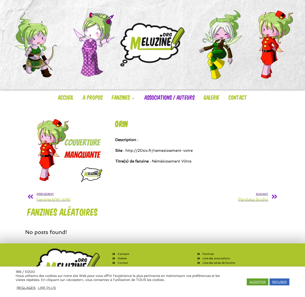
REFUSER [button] (279, 282)
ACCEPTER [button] (257, 282)
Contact (238, 97)
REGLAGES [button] (26, 288)
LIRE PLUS (47, 288)
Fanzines (121, 97)
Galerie (211, 97)
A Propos (93, 97)
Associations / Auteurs (169, 97)
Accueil (66, 97)
